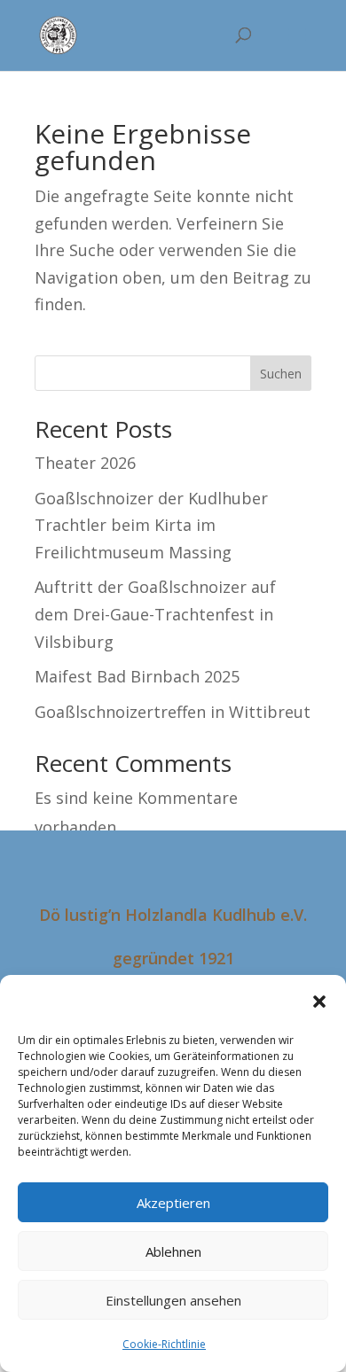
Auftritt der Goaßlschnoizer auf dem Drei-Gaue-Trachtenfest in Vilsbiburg (155, 613)
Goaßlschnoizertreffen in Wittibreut (173, 711)
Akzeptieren (173, 1203)
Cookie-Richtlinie (164, 1344)
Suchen (281, 373)
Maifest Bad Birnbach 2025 (137, 676)
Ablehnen (173, 1251)
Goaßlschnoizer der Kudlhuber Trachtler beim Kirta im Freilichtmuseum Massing (151, 525)
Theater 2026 (85, 462)
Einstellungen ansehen (173, 1300)
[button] (319, 1001)
